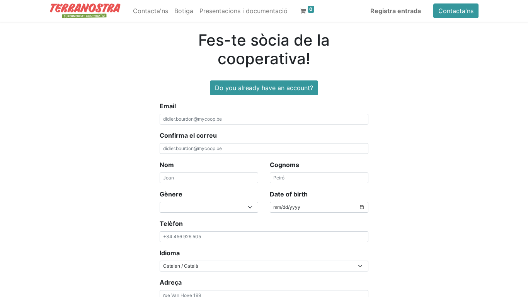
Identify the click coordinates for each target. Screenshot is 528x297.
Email (168, 106)
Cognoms (284, 165)
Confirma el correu (188, 135)
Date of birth (289, 194)
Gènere (171, 194)
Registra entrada (395, 11)
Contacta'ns (455, 11)
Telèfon (171, 223)
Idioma (170, 253)
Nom (167, 165)
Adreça (171, 282)
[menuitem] (150, 11)
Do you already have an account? (264, 88)
